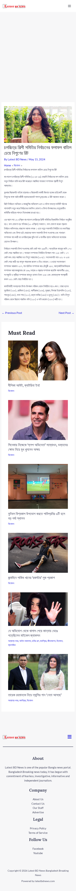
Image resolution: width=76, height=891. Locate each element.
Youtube (38, 853)
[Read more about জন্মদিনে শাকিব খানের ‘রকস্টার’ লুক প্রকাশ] (38, 552)
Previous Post (12, 312)
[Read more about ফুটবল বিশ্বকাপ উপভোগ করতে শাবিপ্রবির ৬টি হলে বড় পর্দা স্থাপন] (38, 486)
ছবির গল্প (35, 640)
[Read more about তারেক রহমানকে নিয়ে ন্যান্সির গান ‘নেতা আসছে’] (38, 671)
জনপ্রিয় (43, 640)
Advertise (38, 812)
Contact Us (38, 803)
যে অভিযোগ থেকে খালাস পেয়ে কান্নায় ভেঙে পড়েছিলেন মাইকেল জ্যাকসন (33, 633)
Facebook (38, 848)
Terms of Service (38, 832)
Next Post (66, 312)
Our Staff (38, 807)
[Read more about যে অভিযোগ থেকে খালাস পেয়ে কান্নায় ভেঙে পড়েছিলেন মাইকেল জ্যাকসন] (38, 608)
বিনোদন (11, 390)
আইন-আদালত (25, 640)
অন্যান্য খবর (13, 640)
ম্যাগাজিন (12, 644)
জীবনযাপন (51, 640)
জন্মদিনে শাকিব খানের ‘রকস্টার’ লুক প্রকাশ (31, 577)
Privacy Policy (38, 828)
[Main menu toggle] (69, 6)
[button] (69, 737)
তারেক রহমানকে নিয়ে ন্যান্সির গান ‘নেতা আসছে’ (35, 695)
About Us (38, 799)
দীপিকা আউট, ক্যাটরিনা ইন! (24, 385)
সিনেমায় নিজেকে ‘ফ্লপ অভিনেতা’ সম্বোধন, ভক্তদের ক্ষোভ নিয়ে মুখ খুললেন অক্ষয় (38, 447)
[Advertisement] (38, 52)
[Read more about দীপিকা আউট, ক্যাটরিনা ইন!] (38, 360)
